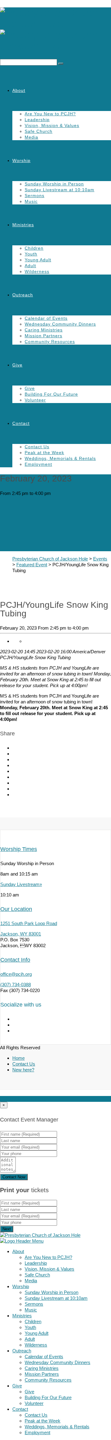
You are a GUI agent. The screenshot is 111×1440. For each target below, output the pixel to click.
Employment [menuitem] (37, 1432)
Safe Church (38, 131)
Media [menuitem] (31, 1280)
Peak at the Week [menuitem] (42, 1420)
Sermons (34, 195)
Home (18, 1058)
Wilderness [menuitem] (36, 1344)
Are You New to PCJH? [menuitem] (48, 1257)
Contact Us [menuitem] (36, 1415)
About (18, 90)
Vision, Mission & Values (52, 125)
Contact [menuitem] (20, 1409)
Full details (10, 1099)
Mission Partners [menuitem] (42, 1374)
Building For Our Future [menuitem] (48, 1397)
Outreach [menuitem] (21, 1350)
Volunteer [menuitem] (34, 1403)
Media (31, 137)
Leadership (37, 119)
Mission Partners (43, 335)
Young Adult (38, 259)
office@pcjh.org (16, 974)
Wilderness (37, 271)
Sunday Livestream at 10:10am (59, 189)
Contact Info (15, 960)
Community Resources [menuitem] (48, 1380)
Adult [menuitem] (30, 1339)
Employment (38, 464)
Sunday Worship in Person (54, 183)
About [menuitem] (18, 1251)
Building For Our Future (51, 394)
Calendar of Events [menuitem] (44, 1356)
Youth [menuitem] (30, 1327)
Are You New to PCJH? (50, 113)
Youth (31, 253)
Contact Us (37, 446)
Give (17, 364)
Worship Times (18, 849)
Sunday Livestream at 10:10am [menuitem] (56, 1298)
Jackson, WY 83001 (20, 933)
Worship (21, 160)
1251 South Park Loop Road (28, 923)
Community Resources (50, 341)
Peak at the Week (44, 452)
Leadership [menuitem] (36, 1263)
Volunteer (35, 400)
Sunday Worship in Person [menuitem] (51, 1292)
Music (31, 201)
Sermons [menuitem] (34, 1304)
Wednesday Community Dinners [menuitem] (57, 1362)
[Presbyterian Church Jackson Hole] (55, 29)
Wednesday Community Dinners (60, 324)
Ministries (23, 224)
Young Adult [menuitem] (36, 1333)
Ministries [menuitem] (22, 1315)
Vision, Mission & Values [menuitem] (49, 1269)
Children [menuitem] (33, 1321)
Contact (21, 423)
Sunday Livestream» (21, 884)
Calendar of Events (46, 318)
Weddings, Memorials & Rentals (60, 458)
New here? (23, 1069)
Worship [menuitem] (20, 1286)
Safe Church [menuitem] (37, 1274)
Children (34, 248)
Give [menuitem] (17, 1385)
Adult (30, 265)
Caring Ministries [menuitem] (42, 1368)
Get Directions (37, 1099)
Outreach (22, 294)
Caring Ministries (44, 329)
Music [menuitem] (31, 1309)
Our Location (16, 909)
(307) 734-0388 (15, 984)
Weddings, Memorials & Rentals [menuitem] (57, 1426)
